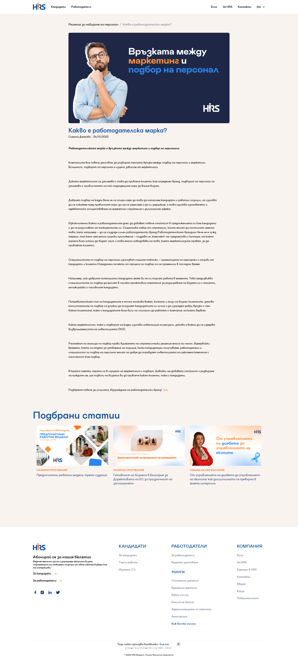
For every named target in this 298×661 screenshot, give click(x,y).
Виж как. (164, 644)
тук (165, 389)
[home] (39, 6)
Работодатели (81, 6)
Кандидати (58, 6)
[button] (261, 7)
